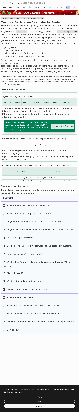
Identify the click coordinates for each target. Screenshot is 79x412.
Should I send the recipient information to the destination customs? (39, 246)
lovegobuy (7, 102)
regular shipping (39, 145)
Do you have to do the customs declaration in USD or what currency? (40, 230)
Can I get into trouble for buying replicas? (27, 289)
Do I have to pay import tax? (20, 238)
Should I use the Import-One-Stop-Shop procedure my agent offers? (40, 322)
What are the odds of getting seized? (25, 281)
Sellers (36, 7)
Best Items (20, 7)
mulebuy (46, 102)
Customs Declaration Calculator (26, 18)
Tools (11, 18)
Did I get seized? (15, 273)
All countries (21, 32)
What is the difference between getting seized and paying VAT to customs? (36, 264)
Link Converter (48, 7)
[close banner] (77, 13)
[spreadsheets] (29, 7)
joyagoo (17, 102)
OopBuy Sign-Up (64, 126)
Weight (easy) (20, 171)
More (58, 7)
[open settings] (74, 7)
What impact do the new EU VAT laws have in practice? (34, 305)
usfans (36, 102)
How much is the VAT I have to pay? (24, 254)
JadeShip (4, 18)
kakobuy (26, 102)
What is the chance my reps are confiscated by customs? (35, 313)
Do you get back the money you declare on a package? (34, 221)
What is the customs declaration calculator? (28, 205)
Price (58, 171)
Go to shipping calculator (67, 32)
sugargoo (56, 102)
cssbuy (66, 102)
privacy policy (59, 389)
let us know (72, 181)
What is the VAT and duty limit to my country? (29, 213)
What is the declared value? (20, 297)
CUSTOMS (8, 198)
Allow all (39, 406)
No (39, 402)
